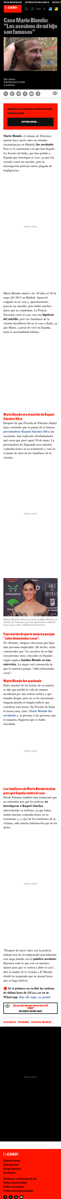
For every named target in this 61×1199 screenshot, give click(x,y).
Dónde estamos (12, 1168)
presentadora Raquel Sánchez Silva (26, 431)
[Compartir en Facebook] (25, 93)
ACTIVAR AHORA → (30, 122)
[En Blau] (50, 8)
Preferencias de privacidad (18, 1190)
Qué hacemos (11, 1164)
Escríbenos (9, 1172)
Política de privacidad (15, 1182)
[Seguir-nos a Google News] (21, 1197)
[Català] (38, 8)
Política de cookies (13, 1186)
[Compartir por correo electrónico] (31, 93)
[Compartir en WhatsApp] (12, 93)
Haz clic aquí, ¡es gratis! (35, 997)
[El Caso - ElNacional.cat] (11, 1154)
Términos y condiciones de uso (20, 1178)
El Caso (13, 9)
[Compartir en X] (5, 93)
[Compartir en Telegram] (18, 93)
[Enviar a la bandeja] (55, 93)
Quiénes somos (11, 1160)
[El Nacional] (56, 8)
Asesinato (9, 1022)
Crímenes (23, 1022)
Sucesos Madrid (41, 1022)
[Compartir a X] (11, 1197)
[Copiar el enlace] (38, 93)
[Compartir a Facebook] (5, 1197)
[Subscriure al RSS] (16, 1197)
